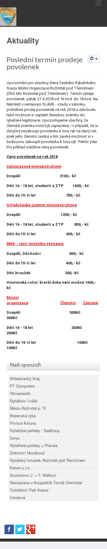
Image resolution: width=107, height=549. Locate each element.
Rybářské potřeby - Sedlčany (35, 430)
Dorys (15, 438)
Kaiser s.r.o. (20, 467)
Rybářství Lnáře (23, 401)
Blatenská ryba (23, 415)
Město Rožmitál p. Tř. (28, 408)
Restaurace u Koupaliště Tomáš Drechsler (46, 482)
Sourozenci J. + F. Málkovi (33, 475)
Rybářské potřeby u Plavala (33, 445)
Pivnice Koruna (23, 423)
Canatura (17, 497)
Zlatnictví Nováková (27, 453)
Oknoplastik (20, 393)
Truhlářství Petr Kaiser (29, 490)
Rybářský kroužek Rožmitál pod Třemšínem (47, 460)
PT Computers (22, 386)
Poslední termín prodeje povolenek (45, 63)
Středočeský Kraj (25, 378)
